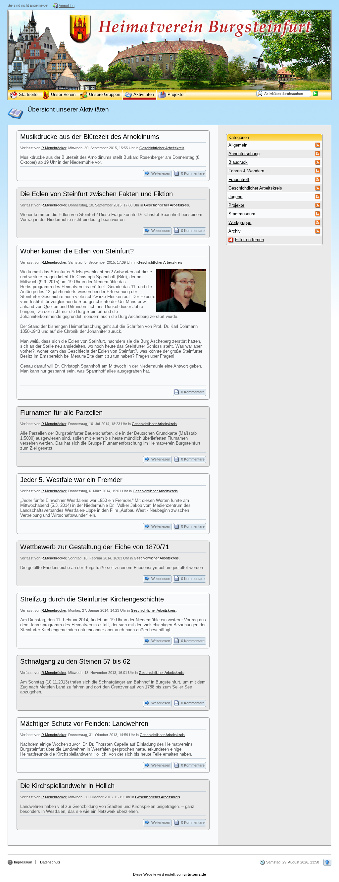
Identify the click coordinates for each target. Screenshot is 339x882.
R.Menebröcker (53, 148)
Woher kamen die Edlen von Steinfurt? (77, 251)
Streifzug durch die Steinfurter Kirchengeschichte (92, 599)
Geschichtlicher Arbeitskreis (161, 148)
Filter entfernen (249, 239)
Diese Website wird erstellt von (169, 874)
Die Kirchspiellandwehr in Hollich (67, 785)
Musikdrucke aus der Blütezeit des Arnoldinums (89, 136)
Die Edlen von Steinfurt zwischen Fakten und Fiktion (96, 194)
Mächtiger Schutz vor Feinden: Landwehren (84, 723)
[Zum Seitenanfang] (327, 862)
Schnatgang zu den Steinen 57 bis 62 (75, 661)
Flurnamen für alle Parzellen (61, 412)
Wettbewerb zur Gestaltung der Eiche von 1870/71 (94, 547)
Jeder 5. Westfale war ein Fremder (71, 479)
